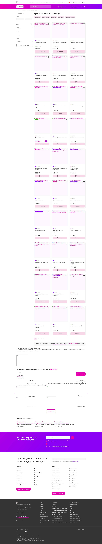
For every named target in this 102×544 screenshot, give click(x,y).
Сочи (35, 478)
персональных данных (52, 441)
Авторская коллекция (70, 17)
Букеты (71, 508)
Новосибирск (19, 485)
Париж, (71, 474)
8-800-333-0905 (75, 461)
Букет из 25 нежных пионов (59, 137)
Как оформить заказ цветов (58, 516)
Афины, (53, 468)
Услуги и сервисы (44, 516)
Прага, (70, 476)
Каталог (21, 6)
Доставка (33, 2)
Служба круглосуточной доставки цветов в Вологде (28, 534)
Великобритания (60, 482)
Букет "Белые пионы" (40, 230)
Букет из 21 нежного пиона (77, 137)
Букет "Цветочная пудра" (59, 262)
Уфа (35, 482)
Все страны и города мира (58, 493)
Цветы (71, 506)
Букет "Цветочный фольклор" (39, 326)
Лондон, (54, 482)
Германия (58, 472)
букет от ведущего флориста (59, 344)
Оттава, (71, 472)
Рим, (70, 480)
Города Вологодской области (23, 489)
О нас (30, 2)
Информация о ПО (44, 520)
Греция (57, 468)
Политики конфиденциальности (59, 508)
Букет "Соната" (56, 326)
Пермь (35, 470)
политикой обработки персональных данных (60, 446)
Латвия (74, 478)
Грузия (75, 487)
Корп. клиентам (52, 2)
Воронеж (18, 470)
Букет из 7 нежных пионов (77, 42)
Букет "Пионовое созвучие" (59, 75)
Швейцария (59, 480)
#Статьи (25, 421)
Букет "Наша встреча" (58, 200)
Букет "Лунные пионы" (76, 230)
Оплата (37, 2)
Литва (58, 476)
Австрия (57, 474)
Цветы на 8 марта (74, 514)
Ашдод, (53, 470)
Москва (18, 480)
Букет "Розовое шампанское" (74, 169)
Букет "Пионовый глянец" (76, 106)
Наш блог (42, 518)
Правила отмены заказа (57, 520)
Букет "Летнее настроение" (41, 262)
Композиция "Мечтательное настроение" (60, 169)
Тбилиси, (71, 487)
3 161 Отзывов (20, 376)
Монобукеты (37, 17)
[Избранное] (81, 6)
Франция (75, 474)
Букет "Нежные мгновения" (59, 106)
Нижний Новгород (20, 482)
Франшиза (42, 514)
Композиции (61, 17)
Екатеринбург (19, 472)
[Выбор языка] (69, 2)
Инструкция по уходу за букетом (59, 512)
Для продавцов (46, 2)
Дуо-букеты (53, 17)
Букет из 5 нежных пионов (41, 75)
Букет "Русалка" (74, 294)
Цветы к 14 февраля (74, 516)
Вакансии (42, 522)
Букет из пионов (39, 200)
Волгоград (18, 468)
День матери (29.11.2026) (75, 518)
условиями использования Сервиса (58, 444)
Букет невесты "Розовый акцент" (41, 169)
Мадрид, (54, 487)
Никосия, (71, 470)
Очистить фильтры (24, 45)
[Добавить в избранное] (49, 24)
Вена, (53, 474)
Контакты (57, 2)
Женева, (54, 480)
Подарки (72, 512)
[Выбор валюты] (71, 2)
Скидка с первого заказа (57, 518)
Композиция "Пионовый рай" (41, 106)
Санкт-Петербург (38, 476)
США (60, 485)
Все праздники (73, 522)
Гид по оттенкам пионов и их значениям (25, 423)
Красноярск (19, 478)
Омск (35, 468)
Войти (84, 2)
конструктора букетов (73, 343)
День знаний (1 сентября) (75, 520)
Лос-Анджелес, (55, 485)
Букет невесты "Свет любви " (60, 42)
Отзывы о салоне (56, 514)
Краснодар (19, 476)
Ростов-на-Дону (37, 472)
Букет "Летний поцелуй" (76, 326)
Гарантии (41, 2)
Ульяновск (36, 480)
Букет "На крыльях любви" (76, 75)
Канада (75, 472)
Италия (73, 480)
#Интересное (19, 421)
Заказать (43, 51)
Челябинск (36, 485)
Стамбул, (71, 485)
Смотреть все (51, 411)
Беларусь (57, 489)
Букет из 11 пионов (40, 137)
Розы (71, 510)
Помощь (61, 2)
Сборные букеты (45, 17)
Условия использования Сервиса (59, 510)
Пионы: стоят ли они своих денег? (61, 423)
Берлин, (54, 472)
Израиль (58, 470)
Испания (58, 487)
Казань (18, 474)
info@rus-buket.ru (21, 513)
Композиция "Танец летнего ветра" (77, 263)
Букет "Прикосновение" (76, 200)
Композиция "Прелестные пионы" (41, 294)
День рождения (73, 504)
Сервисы (65, 2)
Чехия (74, 476)
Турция (75, 485)
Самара (36, 474)
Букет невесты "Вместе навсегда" (40, 43)
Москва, (71, 468)
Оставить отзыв (80, 374)
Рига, (70, 478)
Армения (58, 478)
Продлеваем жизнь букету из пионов (43, 423)
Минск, (53, 489)
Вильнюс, (54, 476)
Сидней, (71, 482)
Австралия (76, 482)
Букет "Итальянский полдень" (58, 231)
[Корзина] (85, 6)
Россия (75, 468)
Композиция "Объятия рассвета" (58, 294)
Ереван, (53, 478)
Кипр (75, 470)
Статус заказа (77, 2)
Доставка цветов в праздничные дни (59, 523)
